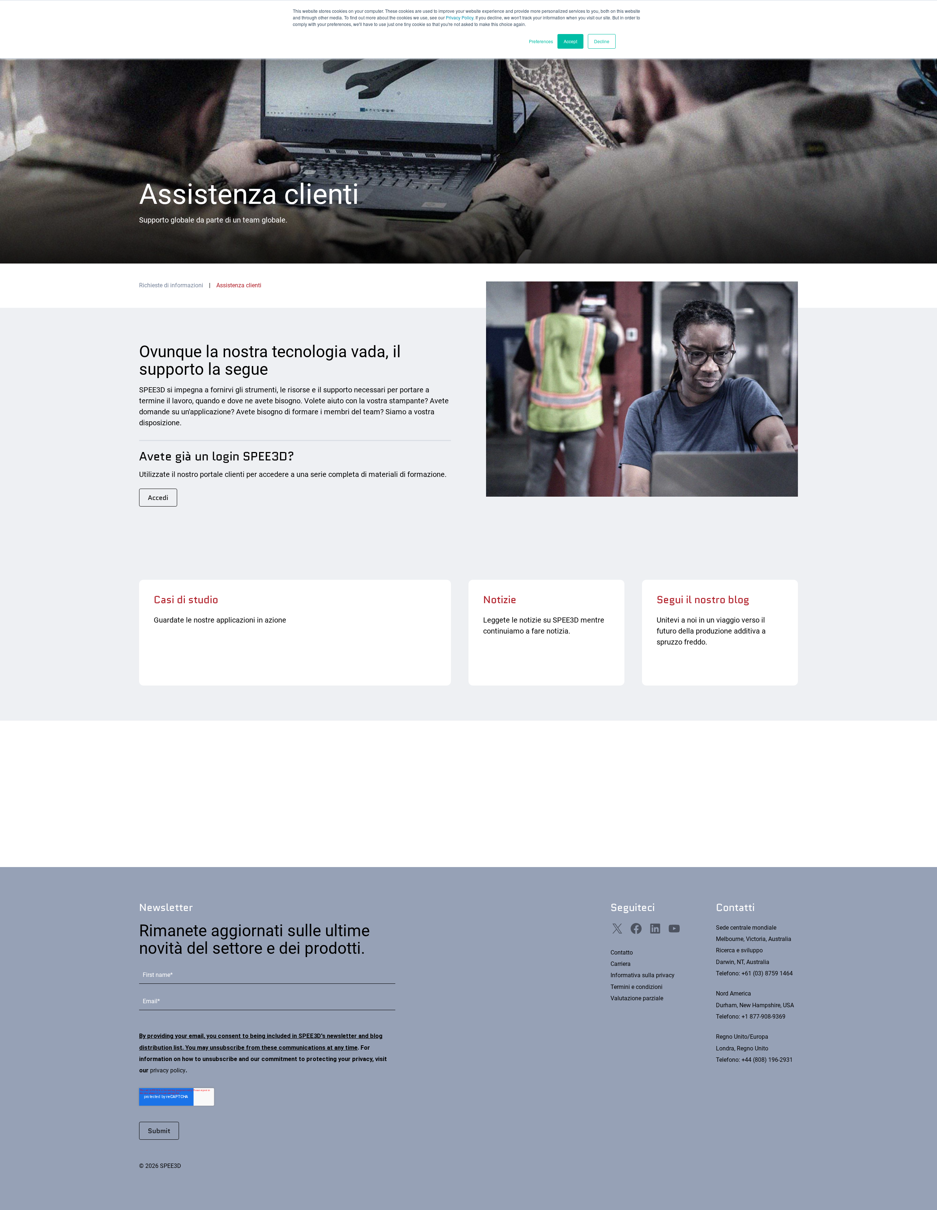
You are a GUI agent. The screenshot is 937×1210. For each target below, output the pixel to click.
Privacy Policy (459, 17)
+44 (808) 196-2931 (767, 1059)
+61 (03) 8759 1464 (767, 973)
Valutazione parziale (637, 998)
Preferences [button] (541, 41)
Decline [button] (601, 41)
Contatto (622, 952)
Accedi (158, 497)
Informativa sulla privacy (643, 975)
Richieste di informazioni (171, 285)
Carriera (621, 963)
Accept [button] (570, 41)
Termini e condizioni (636, 986)
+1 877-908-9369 (763, 1016)
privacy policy (168, 1070)
